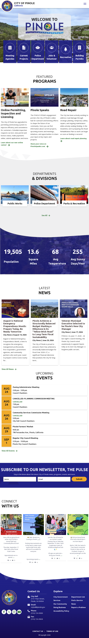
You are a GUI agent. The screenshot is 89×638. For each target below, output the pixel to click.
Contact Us (37, 631)
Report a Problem (78, 607)
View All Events (8, 451)
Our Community (60, 604)
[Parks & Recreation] (74, 194)
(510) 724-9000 (37, 613)
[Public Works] (15, 194)
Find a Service (77, 600)
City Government (61, 597)
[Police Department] (44, 194)
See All (44, 215)
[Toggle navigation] (85, 4)
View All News (8, 369)
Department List (78, 597)
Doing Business (60, 607)
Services (57, 600)
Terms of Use (52, 631)
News (73, 604)
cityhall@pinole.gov (38, 607)
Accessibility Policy (61, 611)
